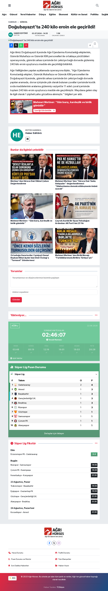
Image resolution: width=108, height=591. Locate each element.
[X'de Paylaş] (16, 45)
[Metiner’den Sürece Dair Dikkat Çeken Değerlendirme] (32, 166)
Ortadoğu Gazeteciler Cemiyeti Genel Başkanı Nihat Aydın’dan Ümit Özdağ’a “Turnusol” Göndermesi (30, 257)
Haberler (12, 22)
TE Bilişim (60, 587)
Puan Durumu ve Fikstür (21, 559)
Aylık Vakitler (17, 358)
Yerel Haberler (28, 14)
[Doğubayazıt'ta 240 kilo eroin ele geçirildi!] (54, 40)
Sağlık (105, 14)
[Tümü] (96, 315)
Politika (94, 14)
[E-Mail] (27, 139)
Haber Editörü (33, 133)
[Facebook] (49, 543)
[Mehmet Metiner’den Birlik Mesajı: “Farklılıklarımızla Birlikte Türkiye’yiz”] (76, 241)
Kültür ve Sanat (79, 14)
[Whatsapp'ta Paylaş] (21, 45)
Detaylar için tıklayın (54, 433)
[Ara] (97, 5)
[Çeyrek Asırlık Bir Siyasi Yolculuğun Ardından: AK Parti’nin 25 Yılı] (76, 206)
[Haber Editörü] (17, 135)
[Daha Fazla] (26, 45)
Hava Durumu (17, 553)
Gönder (16, 300)
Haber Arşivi (63, 566)
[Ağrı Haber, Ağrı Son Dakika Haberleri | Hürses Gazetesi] (53, 5)
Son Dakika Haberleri (20, 566)
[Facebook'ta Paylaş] (11, 45)
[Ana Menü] (9, 5)
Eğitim (52, 14)
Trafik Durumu (64, 553)
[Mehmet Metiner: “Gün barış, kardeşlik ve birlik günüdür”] (32, 206)
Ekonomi (63, 14)
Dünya (42, 14)
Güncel (13, 14)
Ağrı (4, 14)
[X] (54, 543)
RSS (13, 578)
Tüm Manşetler (64, 559)
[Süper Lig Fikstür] (96, 443)
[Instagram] (59, 543)
